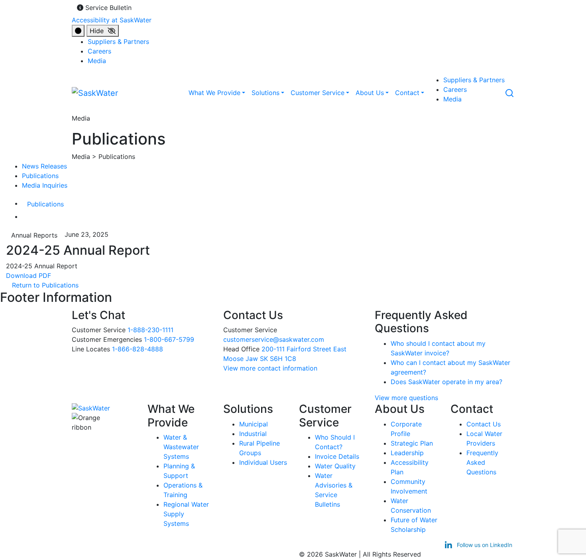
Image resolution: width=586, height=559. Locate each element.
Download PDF (32, 276)
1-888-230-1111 (150, 330)
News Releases (44, 166)
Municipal (253, 424)
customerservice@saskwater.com (273, 339)
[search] (509, 92)
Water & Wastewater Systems (181, 446)
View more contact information (271, 368)
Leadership (407, 453)
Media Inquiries (44, 185)
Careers (99, 51)
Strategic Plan (412, 443)
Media (97, 61)
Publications (40, 176)
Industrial (253, 434)
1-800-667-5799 (169, 339)
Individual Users (263, 462)
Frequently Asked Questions (482, 462)
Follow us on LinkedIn (483, 544)
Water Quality (335, 466)
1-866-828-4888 (137, 349)
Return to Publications (42, 285)
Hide (99, 31)
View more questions (406, 398)
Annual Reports (34, 235)
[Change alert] (78, 31)
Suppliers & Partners (118, 42)
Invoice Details (337, 456)
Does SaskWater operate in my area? (446, 382)
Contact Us (483, 424)
